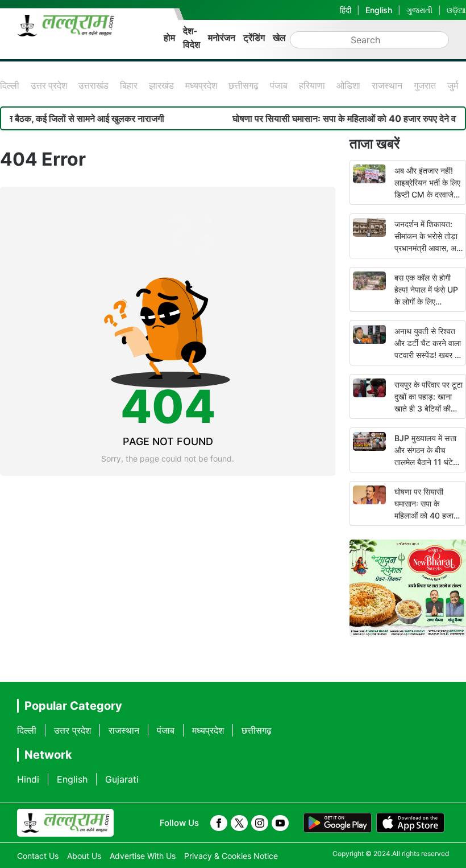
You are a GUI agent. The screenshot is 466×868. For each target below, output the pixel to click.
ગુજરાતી (419, 10)
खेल (279, 37)
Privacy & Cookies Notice (231, 856)
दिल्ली (9, 85)
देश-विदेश (191, 37)
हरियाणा (312, 85)
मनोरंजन (221, 37)
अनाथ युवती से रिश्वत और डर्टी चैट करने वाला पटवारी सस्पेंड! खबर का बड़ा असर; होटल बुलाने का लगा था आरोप (428, 355)
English (378, 10)
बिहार (129, 85)
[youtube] (280, 823)
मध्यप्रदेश (201, 85)
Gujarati (122, 779)
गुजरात (425, 85)
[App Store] (410, 823)
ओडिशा (348, 85)
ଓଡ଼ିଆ (456, 10)
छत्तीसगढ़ (243, 85)
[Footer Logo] (65, 823)
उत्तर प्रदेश (49, 85)
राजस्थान (387, 85)
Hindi (28, 779)
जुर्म (452, 85)
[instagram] (259, 823)
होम (169, 37)
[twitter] (239, 823)
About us (84, 856)
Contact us (38, 856)
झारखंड (161, 85)
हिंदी (345, 10)
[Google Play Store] (337, 823)
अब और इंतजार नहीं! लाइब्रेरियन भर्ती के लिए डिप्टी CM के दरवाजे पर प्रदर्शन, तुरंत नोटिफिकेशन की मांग (427, 194)
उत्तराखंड (93, 85)
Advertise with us (143, 856)
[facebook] (218, 823)
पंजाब (279, 85)
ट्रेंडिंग (254, 37)
